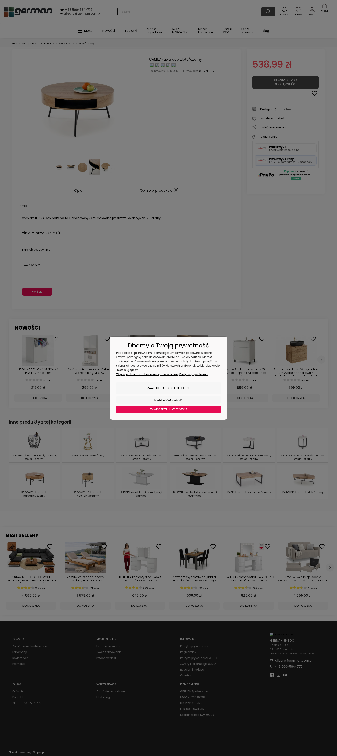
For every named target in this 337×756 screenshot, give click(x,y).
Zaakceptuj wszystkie (168, 409)
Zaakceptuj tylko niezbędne (168, 388)
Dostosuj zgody (168, 399)
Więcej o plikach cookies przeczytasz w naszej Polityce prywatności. (162, 374)
